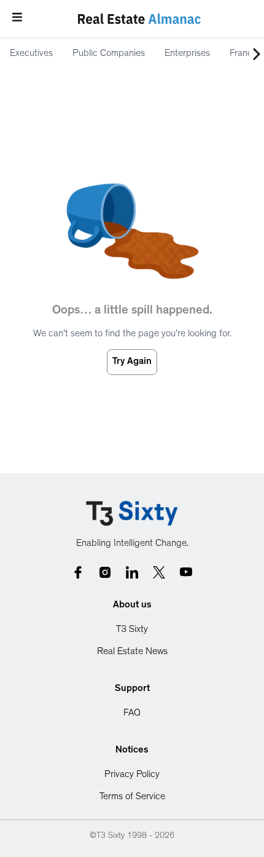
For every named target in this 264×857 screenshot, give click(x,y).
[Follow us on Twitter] (159, 572)
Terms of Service (132, 797)
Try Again (132, 362)
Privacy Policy (132, 775)
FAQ (132, 714)
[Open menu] (17, 17)
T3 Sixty (132, 630)
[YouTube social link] (186, 572)
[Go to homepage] (132, 513)
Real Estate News (132, 652)
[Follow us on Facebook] (78, 572)
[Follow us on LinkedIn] (132, 572)
